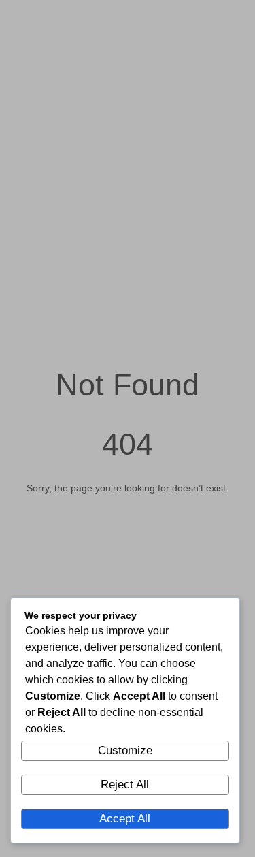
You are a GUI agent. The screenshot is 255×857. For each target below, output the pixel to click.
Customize (125, 750)
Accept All (124, 818)
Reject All (125, 784)
